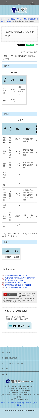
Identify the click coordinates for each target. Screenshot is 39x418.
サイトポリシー (6, 369)
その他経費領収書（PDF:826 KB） (17, 287)
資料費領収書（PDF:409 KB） (16, 282)
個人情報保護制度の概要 (9, 358)
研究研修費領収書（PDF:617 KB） (17, 275)
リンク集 (4, 374)
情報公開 (19, 19)
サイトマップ (6, 352)
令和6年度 (8, 21)
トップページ (5, 19)
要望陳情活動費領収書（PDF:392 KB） (19, 285)
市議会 (13, 19)
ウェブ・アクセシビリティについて (13, 363)
